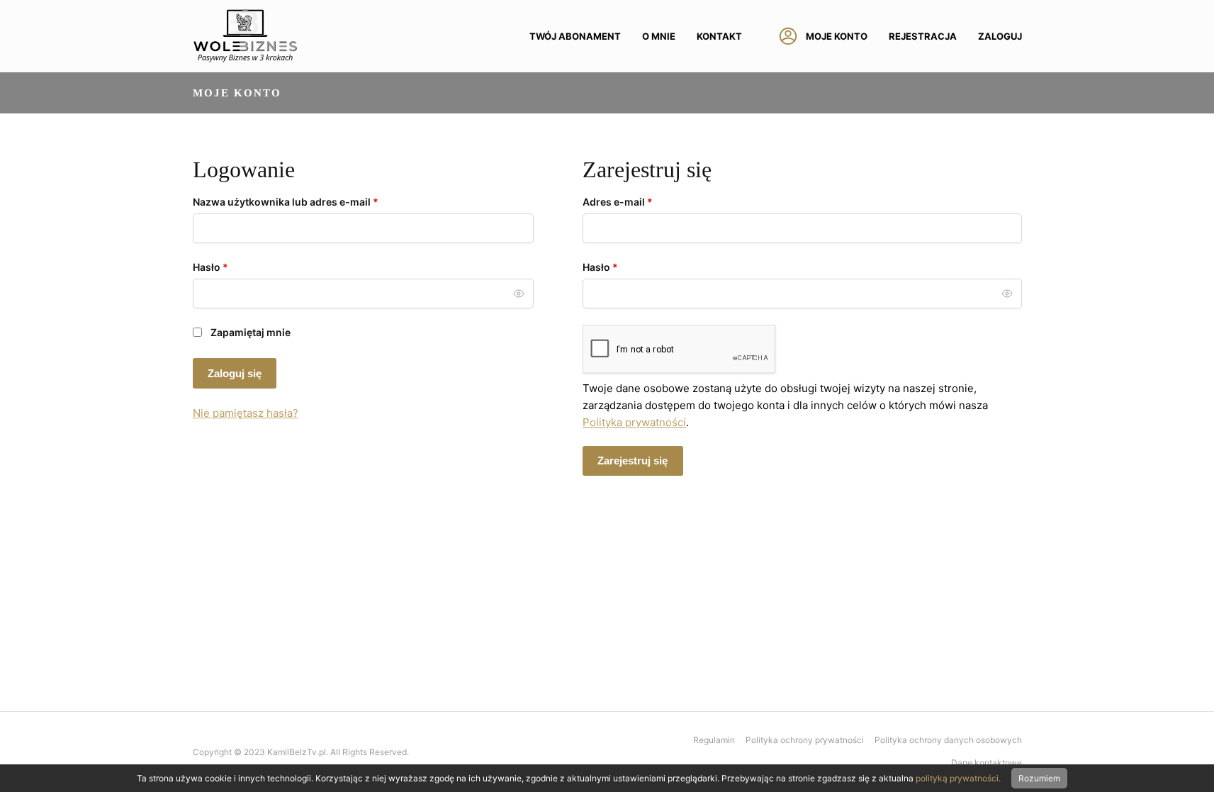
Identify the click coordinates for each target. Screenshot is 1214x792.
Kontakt (719, 36)
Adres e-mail (645, 201)
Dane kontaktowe (986, 762)
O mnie (658, 36)
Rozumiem (1039, 778)
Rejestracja (923, 36)
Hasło (237, 266)
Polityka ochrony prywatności (805, 740)
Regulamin (714, 740)
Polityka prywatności (634, 422)
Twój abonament (575, 36)
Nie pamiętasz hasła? (245, 413)
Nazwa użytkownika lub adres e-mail (312, 201)
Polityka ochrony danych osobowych (948, 740)
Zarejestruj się (632, 460)
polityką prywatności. (958, 778)
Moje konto (836, 36)
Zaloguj (1000, 36)
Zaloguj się (235, 373)
